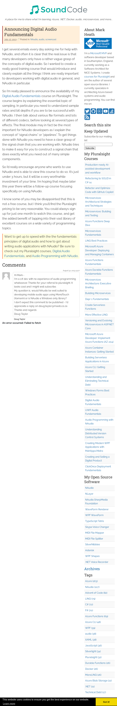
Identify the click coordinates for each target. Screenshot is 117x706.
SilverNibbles (92, 544)
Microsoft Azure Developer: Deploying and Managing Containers (99, 250)
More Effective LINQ (96, 314)
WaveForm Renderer (97, 509)
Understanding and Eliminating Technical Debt (96, 381)
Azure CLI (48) (93, 622)
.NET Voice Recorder (96, 562)
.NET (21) (90, 686)
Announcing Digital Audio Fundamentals (30, 31)
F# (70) (89, 610)
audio (41, 39)
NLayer (89, 493)
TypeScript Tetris (94, 521)
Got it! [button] (106, 702)
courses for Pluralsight (97, 76)
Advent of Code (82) (96, 592)
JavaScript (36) (93, 645)
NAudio (34, 39)
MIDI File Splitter (94, 538)
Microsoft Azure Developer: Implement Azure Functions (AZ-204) (99, 338)
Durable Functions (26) (97, 663)
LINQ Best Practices (96, 240)
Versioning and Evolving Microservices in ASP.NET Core (99, 324)
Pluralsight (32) (93, 657)
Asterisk (89, 550)
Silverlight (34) (93, 651)
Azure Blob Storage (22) (98, 680)
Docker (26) (91, 668)
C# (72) (89, 604)
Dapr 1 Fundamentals (97, 299)
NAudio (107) (92, 587)
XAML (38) (90, 639)
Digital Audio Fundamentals (21, 96)
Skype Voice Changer (97, 527)
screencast (50, 39)
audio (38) (90, 633)
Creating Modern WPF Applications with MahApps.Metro (97, 447)
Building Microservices (98, 293)
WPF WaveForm (94, 515)
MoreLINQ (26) (93, 674)
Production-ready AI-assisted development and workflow (97, 168)
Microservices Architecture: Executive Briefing (98, 283)
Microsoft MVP (98, 53)
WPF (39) (90, 628)
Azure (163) (91, 581)
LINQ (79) (90, 598)
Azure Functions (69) (96, 616)
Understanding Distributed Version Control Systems (95, 433)
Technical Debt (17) (95, 692)
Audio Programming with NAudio (55, 256)
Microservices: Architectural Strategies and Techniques (98, 202)
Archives (92, 568)
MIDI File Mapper (94, 532)
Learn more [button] (9, 703)
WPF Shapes (92, 556)
